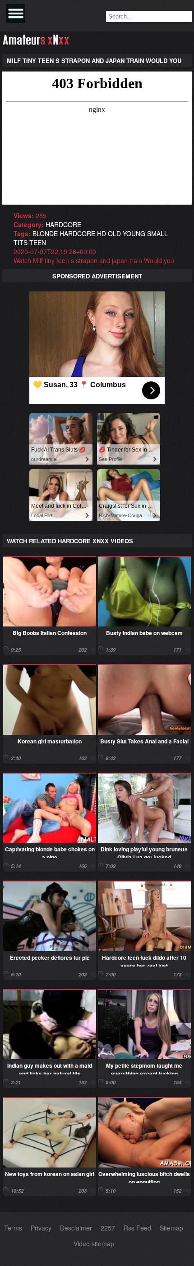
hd (101, 233)
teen (37, 242)
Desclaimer (76, 1227)
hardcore (63, 224)
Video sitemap (94, 1243)
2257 (108, 1227)
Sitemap (171, 1227)
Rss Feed (137, 1227)
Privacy (41, 1227)
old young (126, 233)
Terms (13, 1227)
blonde (45, 233)
